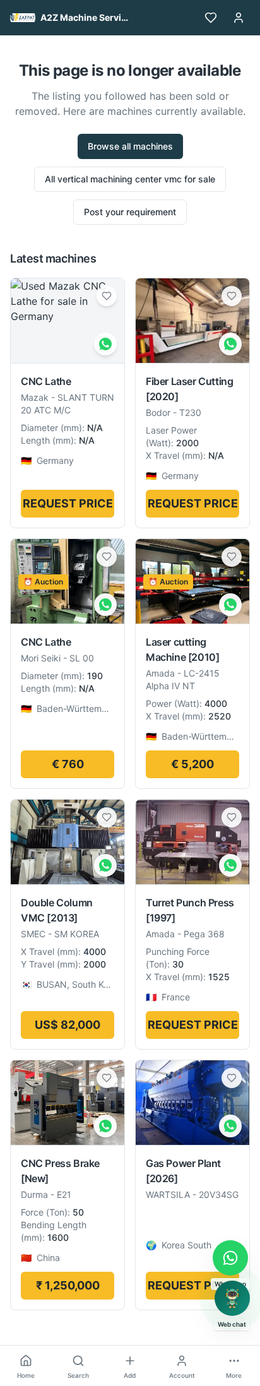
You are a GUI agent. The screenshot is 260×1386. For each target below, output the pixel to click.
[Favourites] (210, 17)
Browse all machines (130, 146)
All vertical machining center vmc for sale (130, 179)
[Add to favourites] (107, 296)
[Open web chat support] (232, 1298)
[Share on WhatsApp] (105, 344)
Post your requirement (130, 211)
